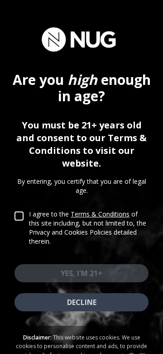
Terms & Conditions (100, 214)
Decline (81, 302)
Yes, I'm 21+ (81, 273)
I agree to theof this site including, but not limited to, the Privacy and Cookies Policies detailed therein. (87, 228)
